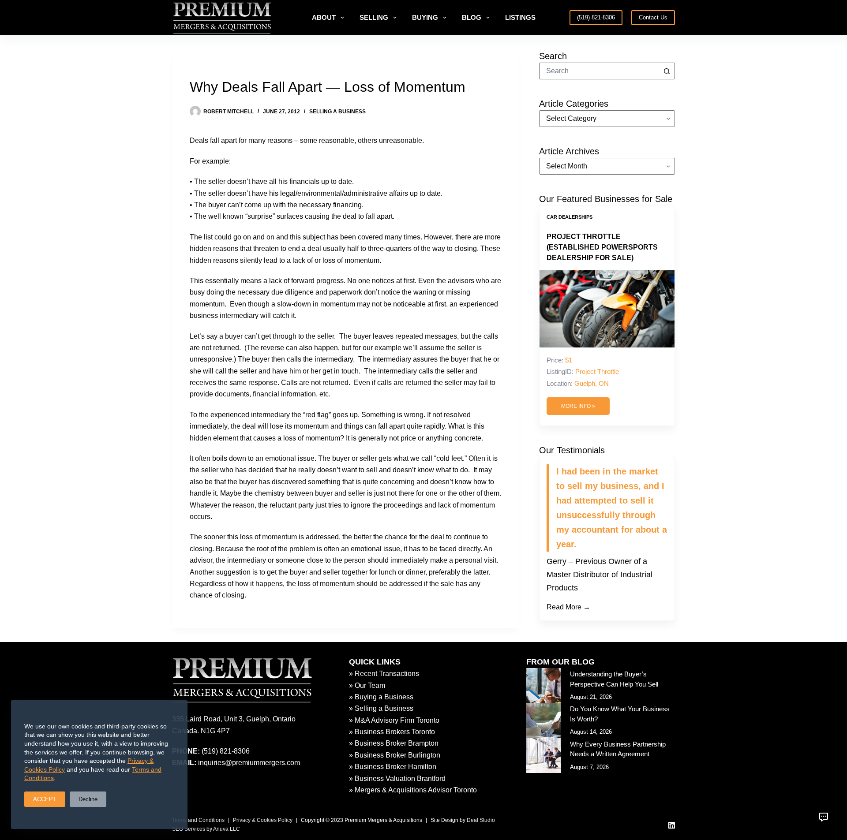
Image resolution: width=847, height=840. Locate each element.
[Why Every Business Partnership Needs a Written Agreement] (543, 755)
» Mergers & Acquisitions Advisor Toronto (413, 790)
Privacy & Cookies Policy (262, 820)
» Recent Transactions (384, 673)
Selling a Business (337, 111)
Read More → (568, 607)
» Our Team (367, 685)
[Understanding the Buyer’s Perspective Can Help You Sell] (543, 685)
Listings (520, 17)
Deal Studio (481, 820)
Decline (88, 799)
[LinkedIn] (671, 825)
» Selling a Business (381, 708)
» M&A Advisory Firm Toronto (394, 720)
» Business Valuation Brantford (397, 778)
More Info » (578, 406)
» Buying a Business (381, 697)
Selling (374, 17)
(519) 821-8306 (596, 17)
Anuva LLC (226, 829)
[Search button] (667, 71)
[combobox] (599, 71)
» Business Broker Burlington (394, 755)
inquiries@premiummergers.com (249, 762)
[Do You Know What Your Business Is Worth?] (543, 720)
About (324, 17)
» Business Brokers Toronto (392, 731)
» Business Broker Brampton (393, 743)
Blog (471, 17)
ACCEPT (44, 799)
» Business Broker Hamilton (392, 766)
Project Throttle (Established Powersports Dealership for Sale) (602, 247)
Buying (425, 17)
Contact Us (653, 17)
